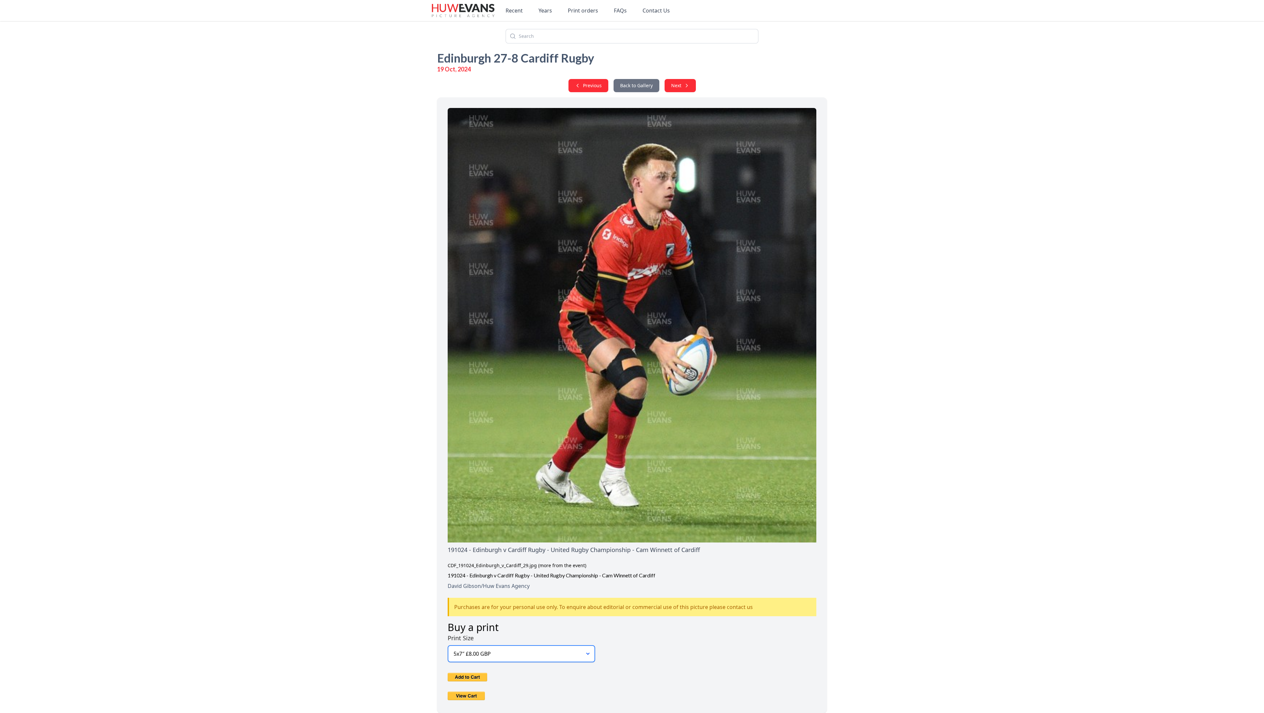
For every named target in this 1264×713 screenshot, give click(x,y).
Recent (514, 10)
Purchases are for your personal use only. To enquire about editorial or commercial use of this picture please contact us (603, 607)
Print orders (583, 10)
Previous (592, 85)
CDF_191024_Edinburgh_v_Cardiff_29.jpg (492, 565)
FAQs (620, 10)
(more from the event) (562, 565)
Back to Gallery (636, 85)
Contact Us (656, 10)
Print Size (461, 638)
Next (676, 85)
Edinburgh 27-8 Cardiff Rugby (515, 58)
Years (545, 10)
